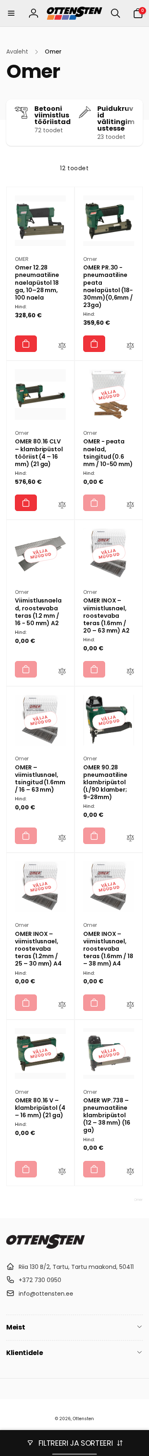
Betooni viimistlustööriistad (52, 115)
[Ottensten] (45, 1246)
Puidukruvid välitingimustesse (116, 119)
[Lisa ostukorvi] (26, 343)
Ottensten (83, 1419)
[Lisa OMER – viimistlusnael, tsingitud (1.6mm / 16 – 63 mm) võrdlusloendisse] (62, 839)
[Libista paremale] (134, 122)
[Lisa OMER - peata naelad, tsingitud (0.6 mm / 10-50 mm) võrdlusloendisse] (130, 506)
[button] (11, 13)
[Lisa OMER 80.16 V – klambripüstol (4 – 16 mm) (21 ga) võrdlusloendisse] (62, 1172)
